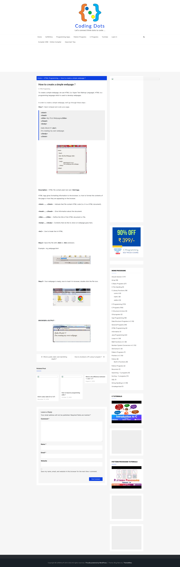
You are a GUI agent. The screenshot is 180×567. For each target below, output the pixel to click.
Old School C (116, 349)
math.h (116, 297)
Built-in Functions (120, 362)
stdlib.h (116, 300)
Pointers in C (116, 355)
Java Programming (118, 335)
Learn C (114, 37)
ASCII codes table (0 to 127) (46, 396)
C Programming (117, 304)
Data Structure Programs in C (121, 321)
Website (44, 461)
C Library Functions (118, 290)
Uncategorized (116, 386)
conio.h (116, 293)
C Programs (94, 37)
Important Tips (70, 42)
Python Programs (117, 366)
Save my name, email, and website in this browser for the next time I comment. (69, 471)
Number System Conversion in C (122, 345)
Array (113, 280)
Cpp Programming (118, 318)
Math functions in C (118, 342)
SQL (113, 379)
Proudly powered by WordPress (96, 563)
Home (40, 37)
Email (43, 453)
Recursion (115, 369)
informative (115, 332)
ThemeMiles (128, 563)
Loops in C (115, 338)
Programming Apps (63, 37)
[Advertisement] (90, 59)
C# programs (116, 314)
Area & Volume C (117, 277)
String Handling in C (118, 383)
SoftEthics (49, 37)
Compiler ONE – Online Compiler (49, 42)
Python (114, 359)
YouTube (105, 37)
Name (43, 444)
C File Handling (117, 287)
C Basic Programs (117, 284)
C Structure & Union (118, 311)
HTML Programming (45, 89)
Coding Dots (90, 26)
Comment (45, 419)
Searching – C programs (120, 373)
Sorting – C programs (119, 376)
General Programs (118, 325)
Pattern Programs (80, 37)
